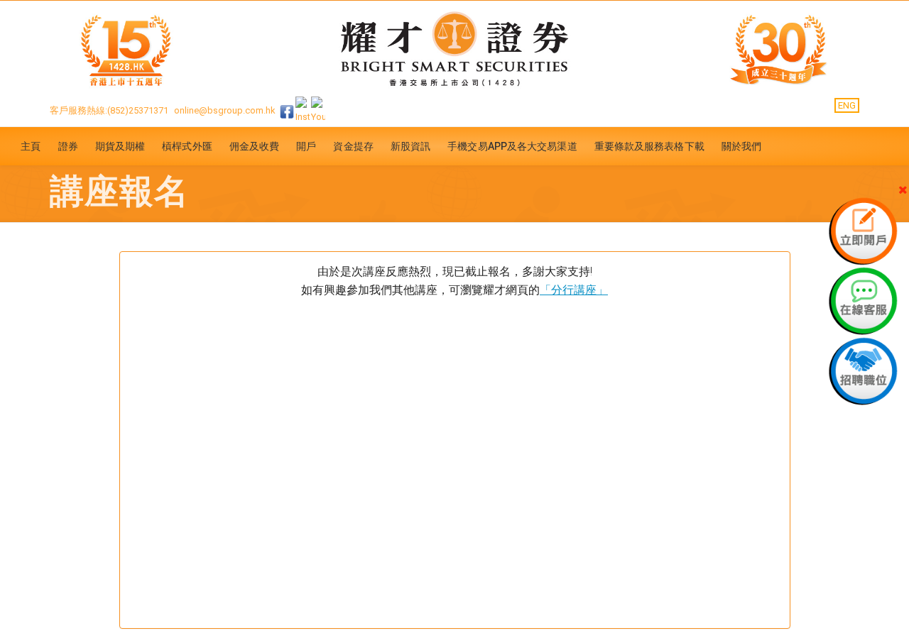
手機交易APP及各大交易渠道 (512, 146)
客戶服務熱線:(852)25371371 (109, 110)
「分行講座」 (574, 290)
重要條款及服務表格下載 (649, 146)
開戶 (306, 146)
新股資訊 (410, 146)
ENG (847, 105)
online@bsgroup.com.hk (225, 110)
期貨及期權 (120, 146)
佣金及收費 (254, 146)
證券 (68, 146)
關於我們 (741, 146)
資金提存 (353, 146)
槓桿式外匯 (187, 146)
